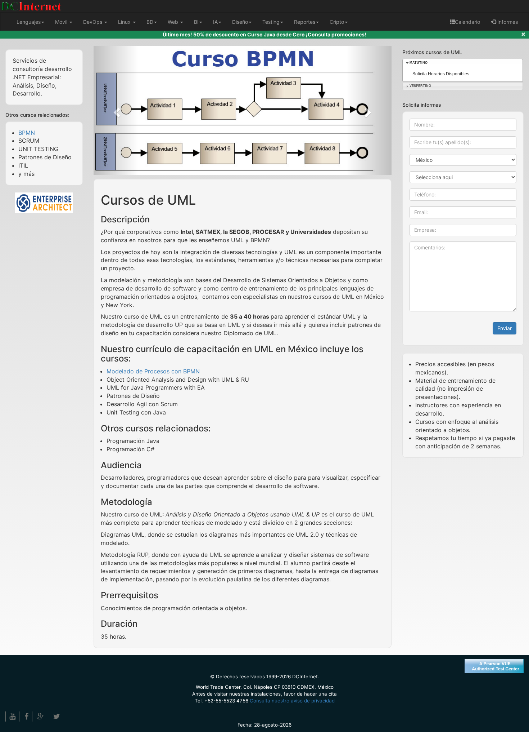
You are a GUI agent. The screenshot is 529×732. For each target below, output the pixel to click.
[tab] (462, 63)
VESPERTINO (420, 86)
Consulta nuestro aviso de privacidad (292, 701)
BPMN (26, 132)
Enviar (504, 328)
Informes (507, 22)
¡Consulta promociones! (336, 34)
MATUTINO (419, 63)
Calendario (467, 22)
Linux (125, 22)
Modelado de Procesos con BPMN (153, 371)
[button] (116, 110)
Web (174, 22)
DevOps (93, 22)
